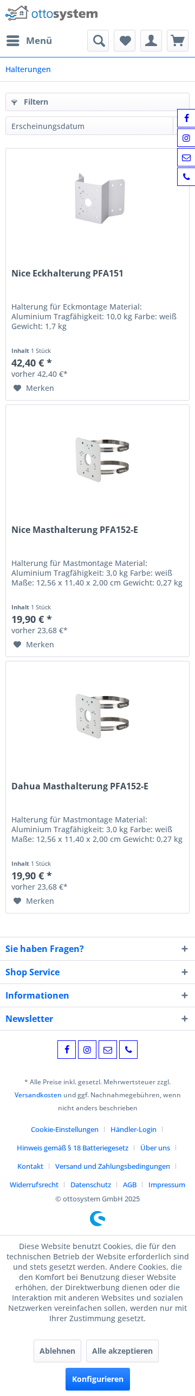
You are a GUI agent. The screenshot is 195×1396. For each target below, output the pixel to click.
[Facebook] (66, 1049)
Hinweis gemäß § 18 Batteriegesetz (72, 1148)
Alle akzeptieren (122, 1351)
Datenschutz (90, 1184)
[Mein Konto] (151, 41)
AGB (129, 1184)
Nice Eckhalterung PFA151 (67, 273)
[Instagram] (87, 1049)
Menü (39, 40)
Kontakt (30, 1166)
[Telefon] (128, 1049)
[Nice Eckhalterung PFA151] (97, 203)
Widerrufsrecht (34, 1184)
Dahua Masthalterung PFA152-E (79, 786)
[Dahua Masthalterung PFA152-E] (97, 715)
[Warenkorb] (177, 41)
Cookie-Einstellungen (65, 1129)
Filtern (35, 102)
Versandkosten (38, 1094)
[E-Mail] (107, 1049)
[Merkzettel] (124, 41)
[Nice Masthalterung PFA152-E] (97, 459)
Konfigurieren (97, 1379)
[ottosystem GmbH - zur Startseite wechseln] (51, 14)
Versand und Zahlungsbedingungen (112, 1166)
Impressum (166, 1184)
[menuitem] (28, 41)
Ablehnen (57, 1351)
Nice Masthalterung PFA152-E (74, 530)
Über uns (155, 1148)
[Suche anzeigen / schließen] (98, 41)
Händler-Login (133, 1129)
